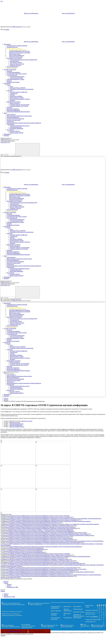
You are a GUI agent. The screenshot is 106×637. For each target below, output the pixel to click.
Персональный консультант (14, 631)
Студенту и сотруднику (10, 69)
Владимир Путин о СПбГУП (17, 87)
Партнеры (9, 107)
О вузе (8, 85)
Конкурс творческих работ (17, 64)
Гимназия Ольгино (79, 612)
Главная (6, 398)
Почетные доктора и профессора (18, 92)
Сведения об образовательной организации (18, 111)
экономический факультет (16, 423)
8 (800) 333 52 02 (5, 139)
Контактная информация (13, 110)
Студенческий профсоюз (13, 72)
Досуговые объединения (16, 78)
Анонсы (9, 585)
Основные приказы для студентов (19, 106)
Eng (2, 1)
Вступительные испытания (55, 618)
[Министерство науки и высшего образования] (58, 626)
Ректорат (12, 94)
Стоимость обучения (54, 614)
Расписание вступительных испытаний (19, 52)
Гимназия (6, 135)
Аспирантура (10, 121)
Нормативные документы (13, 101)
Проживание (7, 134)
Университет (7, 83)
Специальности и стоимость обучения (17, 45)
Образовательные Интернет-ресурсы (19, 125)
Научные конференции (13, 117)
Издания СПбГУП (15, 131)
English (7, 29)
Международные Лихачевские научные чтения (19, 116)
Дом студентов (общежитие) (16, 55)
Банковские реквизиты (13, 108)
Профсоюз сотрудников (13, 82)
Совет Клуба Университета (17, 76)
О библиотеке (10, 124)
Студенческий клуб (12, 75)
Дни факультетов (14, 61)
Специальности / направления (56, 607)
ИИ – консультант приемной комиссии (11, 156)
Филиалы (12, 100)
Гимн (11, 86)
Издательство (10, 130)
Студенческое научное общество (15, 118)
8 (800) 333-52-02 (16, 26)
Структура (9, 90)
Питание (9, 80)
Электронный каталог (16, 127)
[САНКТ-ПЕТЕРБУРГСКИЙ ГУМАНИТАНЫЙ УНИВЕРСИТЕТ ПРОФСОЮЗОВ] (26, 604)
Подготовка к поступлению (14, 58)
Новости (6, 400)
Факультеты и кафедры (16, 96)
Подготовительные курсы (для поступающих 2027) (23, 59)
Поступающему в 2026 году (14, 48)
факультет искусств (15, 422)
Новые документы (15, 103)
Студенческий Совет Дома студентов (17, 73)
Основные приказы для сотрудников (19, 104)
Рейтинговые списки (14, 54)
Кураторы (9, 71)
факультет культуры (27, 421)
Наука (5, 113)
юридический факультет (16, 425)
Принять (3, 635)
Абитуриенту (7, 44)
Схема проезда (78, 609)
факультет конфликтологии (17, 426)
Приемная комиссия (12, 47)
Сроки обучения (56, 610)
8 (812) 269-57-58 (5, 142)
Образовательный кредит (16, 57)
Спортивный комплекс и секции (15, 79)
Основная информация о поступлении (19, 51)
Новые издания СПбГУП (16, 132)
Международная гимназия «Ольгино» (20, 99)
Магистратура (67, 614)
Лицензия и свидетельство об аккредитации (21, 89)
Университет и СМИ (12, 587)
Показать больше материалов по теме (10, 577)
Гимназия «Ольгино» (15, 65)
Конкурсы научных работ (13, 120)
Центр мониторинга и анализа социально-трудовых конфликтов (24, 123)
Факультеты (67, 606)
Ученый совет (13, 93)
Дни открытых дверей (16, 62)
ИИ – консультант (39, 631)
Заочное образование (12, 66)
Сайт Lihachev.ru (11, 114)
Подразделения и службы (16, 97)
